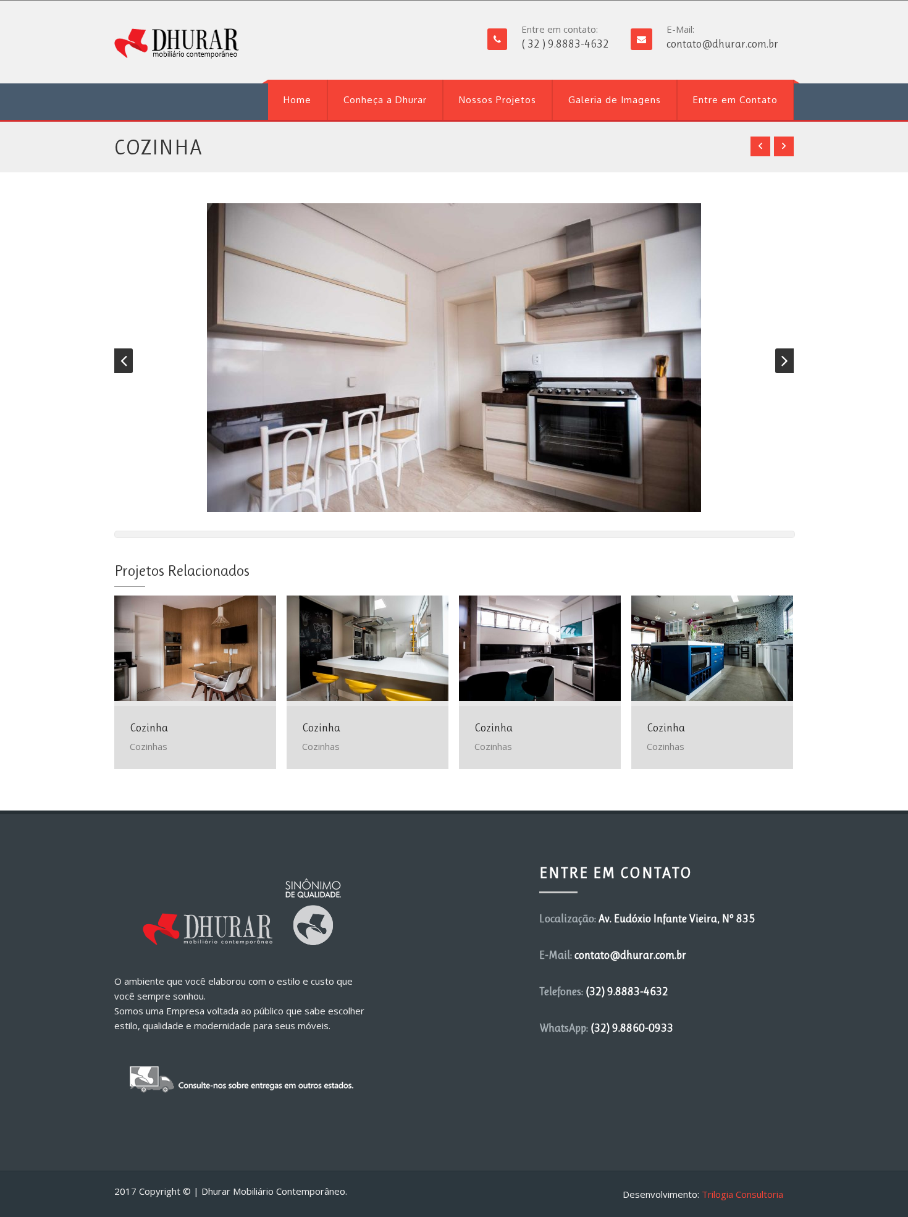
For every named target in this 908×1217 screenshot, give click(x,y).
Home (297, 100)
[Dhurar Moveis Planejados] (176, 43)
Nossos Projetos (497, 100)
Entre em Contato (735, 100)
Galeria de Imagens (614, 100)
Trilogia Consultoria (742, 1194)
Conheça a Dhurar (385, 100)
